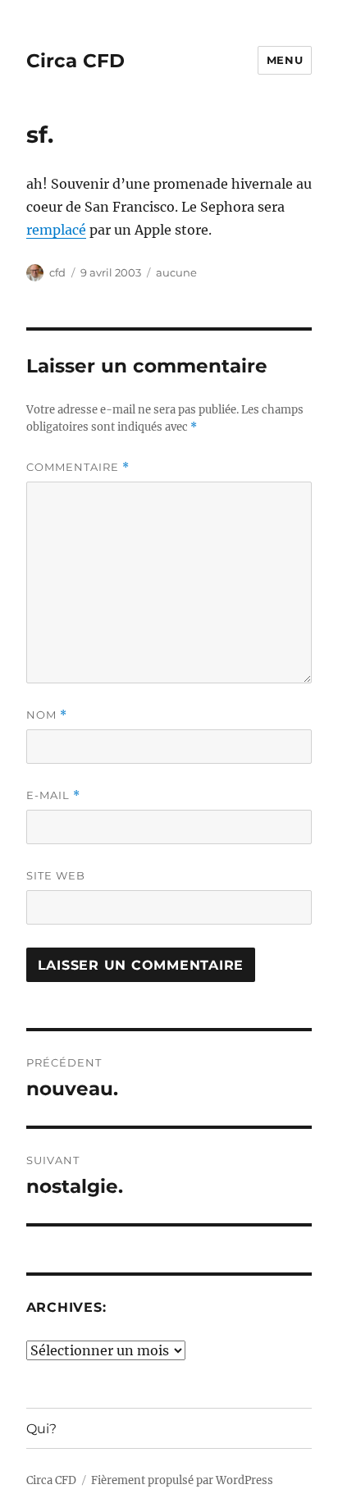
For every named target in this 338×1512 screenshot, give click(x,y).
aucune (176, 272)
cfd (57, 272)
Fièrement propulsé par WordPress (182, 1480)
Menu (285, 59)
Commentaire (78, 467)
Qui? (41, 1429)
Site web (55, 875)
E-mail (53, 795)
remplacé (56, 230)
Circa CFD (75, 60)
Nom (46, 715)
